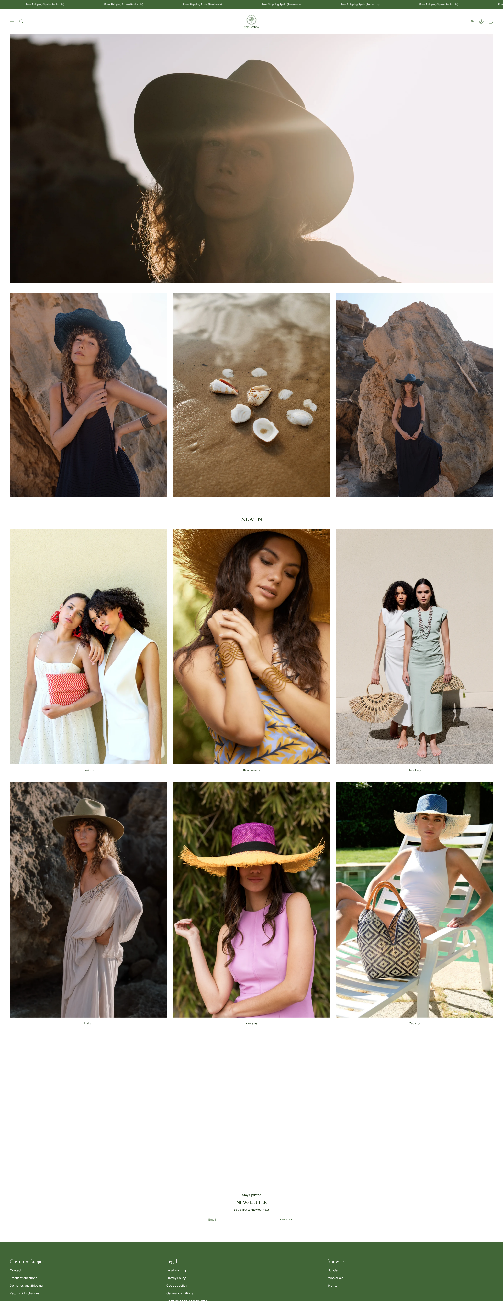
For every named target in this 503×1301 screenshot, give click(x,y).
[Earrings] (88, 646)
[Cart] (490, 21)
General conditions (179, 1293)
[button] (21, 21)
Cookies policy (176, 1285)
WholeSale (335, 1278)
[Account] (481, 21)
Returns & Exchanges (24, 1293)
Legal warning (176, 1270)
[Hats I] (88, 900)
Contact (15, 1270)
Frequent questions (23, 1278)
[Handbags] (414, 646)
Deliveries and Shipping (26, 1285)
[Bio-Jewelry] (251, 646)
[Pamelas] (251, 900)
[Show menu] (12, 21)
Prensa (332, 1285)
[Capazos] (414, 900)
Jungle (333, 1270)
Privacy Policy (176, 1278)
